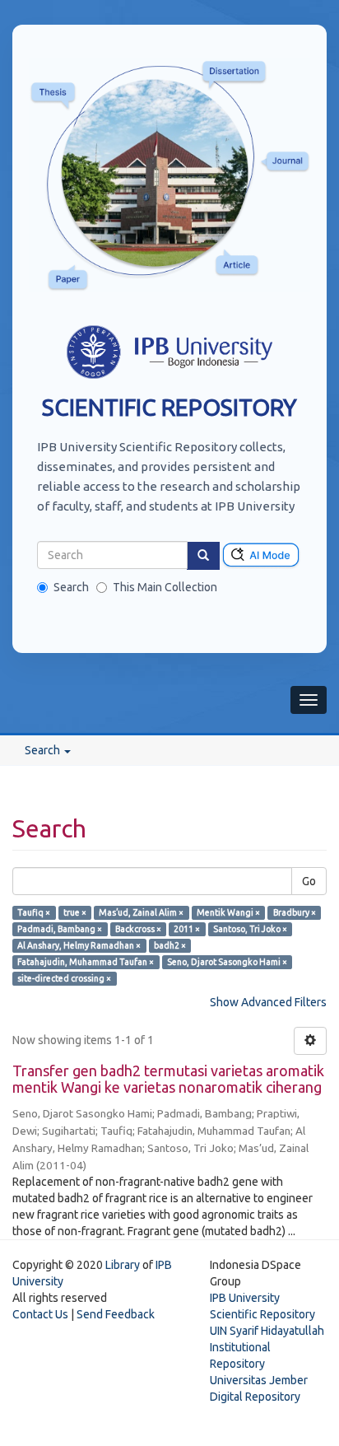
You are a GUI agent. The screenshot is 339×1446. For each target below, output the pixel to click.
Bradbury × (294, 912)
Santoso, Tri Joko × (250, 929)
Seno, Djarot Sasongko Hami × (227, 962)
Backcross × (138, 929)
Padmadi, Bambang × (59, 929)
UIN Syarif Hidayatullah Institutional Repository (267, 1347)
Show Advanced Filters (268, 1002)
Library (122, 1264)
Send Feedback (116, 1314)
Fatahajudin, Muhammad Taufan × (85, 962)
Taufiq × (33, 912)
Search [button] (44, 750)
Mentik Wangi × (228, 912)
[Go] (203, 556)
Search (71, 587)
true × (74, 912)
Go (309, 881)
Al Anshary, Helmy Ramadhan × (79, 945)
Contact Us (40, 1314)
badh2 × (170, 945)
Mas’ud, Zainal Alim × (141, 912)
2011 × (187, 929)
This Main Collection (165, 587)
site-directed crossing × (64, 978)
